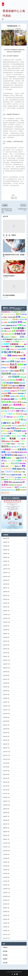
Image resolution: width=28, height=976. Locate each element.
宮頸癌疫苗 (14, 355)
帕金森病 (15, 463)
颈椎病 (8, 458)
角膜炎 (17, 396)
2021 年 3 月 (6, 786)
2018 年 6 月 (6, 911)
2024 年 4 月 (6, 645)
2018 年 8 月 (6, 904)
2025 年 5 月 (6, 595)
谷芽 (15, 436)
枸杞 (5, 393)
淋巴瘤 (11, 334)
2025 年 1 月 (6, 610)
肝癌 (18, 316)
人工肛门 (8, 452)
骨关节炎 (11, 479)
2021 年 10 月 (6, 759)
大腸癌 (9, 413)
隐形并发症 (19, 482)
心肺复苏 (7, 449)
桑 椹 (12, 342)
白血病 (7, 361)
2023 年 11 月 (6, 664)
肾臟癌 (8, 428)
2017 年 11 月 (6, 938)
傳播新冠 (20, 355)
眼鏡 (23, 461)
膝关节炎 (15, 386)
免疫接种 (6, 337)
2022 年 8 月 (6, 721)
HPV (7, 368)
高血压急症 (21, 393)
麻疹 (6, 371)
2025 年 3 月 (6, 603)
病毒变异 (19, 436)
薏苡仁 (14, 337)
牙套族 (5, 355)
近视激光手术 (13, 349)
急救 (21, 396)
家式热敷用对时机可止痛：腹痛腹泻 (14, 255)
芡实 (12, 452)
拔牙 (5, 428)
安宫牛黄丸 (15, 319)
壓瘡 (9, 322)
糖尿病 (5, 446)
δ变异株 (18, 439)
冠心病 (7, 352)
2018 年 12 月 (6, 888)
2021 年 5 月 (6, 778)
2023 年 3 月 (6, 694)
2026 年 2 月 (6, 561)
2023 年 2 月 (6, 698)
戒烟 (4, 436)
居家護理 (16, 371)
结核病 (16, 376)
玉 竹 (22, 368)
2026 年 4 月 (6, 553)
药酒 (16, 399)
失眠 (22, 361)
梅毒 (3, 457)
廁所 (20, 466)
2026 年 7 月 (6, 542)
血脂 (14, 330)
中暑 (21, 419)
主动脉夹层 (4, 433)
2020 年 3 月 (6, 831)
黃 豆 (23, 339)
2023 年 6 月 (6, 683)
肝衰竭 (10, 317)
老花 (4, 339)
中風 (19, 325)
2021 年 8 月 (6, 767)
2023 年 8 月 (6, 675)
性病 (6, 334)
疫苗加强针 (14, 393)
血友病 (13, 458)
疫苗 (18, 489)
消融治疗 (10, 405)
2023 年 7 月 (6, 679)
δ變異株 (22, 377)
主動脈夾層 (9, 325)
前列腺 (21, 328)
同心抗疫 (18, 475)
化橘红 (5, 322)
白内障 (19, 379)
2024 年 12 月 (6, 614)
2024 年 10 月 (6, 622)
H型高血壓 (6, 314)
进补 (9, 426)
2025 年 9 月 (6, 580)
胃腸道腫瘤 (18, 408)
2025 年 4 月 (6, 599)
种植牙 (19, 349)
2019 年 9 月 (6, 854)
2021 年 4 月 (6, 782)
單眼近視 (8, 475)
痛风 (5, 430)
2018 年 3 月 (6, 923)
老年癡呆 (11, 410)
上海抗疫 (8, 463)
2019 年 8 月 (6, 858)
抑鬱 (22, 439)
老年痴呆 (21, 390)
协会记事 (5, 962)
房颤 (10, 346)
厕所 (25, 411)
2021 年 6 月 (6, 774)
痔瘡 (23, 475)
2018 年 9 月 (6, 900)
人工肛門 (22, 341)
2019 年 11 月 (6, 847)
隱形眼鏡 (12, 380)
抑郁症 (14, 402)
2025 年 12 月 (6, 569)
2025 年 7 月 (6, 588)
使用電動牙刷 (13, 391)
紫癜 (20, 385)
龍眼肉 (13, 475)
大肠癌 (19, 460)
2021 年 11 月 (6, 755)
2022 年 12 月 (6, 706)
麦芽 (2, 411)
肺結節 (16, 383)
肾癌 (18, 352)
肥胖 (10, 482)
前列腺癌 (20, 330)
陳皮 (24, 472)
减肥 (13, 317)
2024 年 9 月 (6, 626)
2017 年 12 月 (6, 934)
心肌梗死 (5, 344)
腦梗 (18, 417)
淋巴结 (14, 325)
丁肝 (19, 399)
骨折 (12, 487)
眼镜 (6, 426)
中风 (14, 352)
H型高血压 (22, 319)
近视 (20, 449)
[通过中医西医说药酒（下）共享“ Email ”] (15, 197)
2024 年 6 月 (6, 637)
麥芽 (17, 428)
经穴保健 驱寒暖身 (9, 295)
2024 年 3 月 (6, 648)
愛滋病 (20, 364)
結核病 (14, 322)
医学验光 (21, 344)
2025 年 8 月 (6, 584)
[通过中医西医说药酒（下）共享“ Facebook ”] (12, 197)
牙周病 (17, 333)
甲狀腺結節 (12, 314)
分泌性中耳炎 (17, 339)
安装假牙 (20, 455)
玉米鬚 (24, 414)
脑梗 (4, 423)
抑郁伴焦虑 (15, 426)
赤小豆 (14, 447)
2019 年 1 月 (6, 885)
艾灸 (5, 411)
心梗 (9, 433)
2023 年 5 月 (6, 687)
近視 (21, 487)
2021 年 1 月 (6, 793)
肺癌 (20, 322)
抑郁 (18, 411)
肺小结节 (18, 479)
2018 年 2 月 (6, 927)
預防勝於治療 (19, 346)
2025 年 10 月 (6, 576)
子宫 (10, 337)
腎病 (6, 482)
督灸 (24, 455)
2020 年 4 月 (6, 828)
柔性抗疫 (22, 383)
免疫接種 (13, 374)
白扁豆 (6, 466)
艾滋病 (17, 361)
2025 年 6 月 (6, 591)
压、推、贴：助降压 (9, 235)
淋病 (7, 346)
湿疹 (10, 385)
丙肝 (10, 376)
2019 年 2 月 (6, 881)
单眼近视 (5, 319)
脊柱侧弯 (9, 383)
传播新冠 (9, 359)
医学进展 (5, 951)
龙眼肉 (14, 417)
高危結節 (9, 331)
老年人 (9, 423)
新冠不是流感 (7, 388)
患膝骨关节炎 (21, 469)
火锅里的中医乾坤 (8, 276)
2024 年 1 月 (6, 656)
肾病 (3, 413)
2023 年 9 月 (6, 671)
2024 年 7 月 (6, 633)
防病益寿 (5, 959)
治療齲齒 (9, 461)
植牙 (23, 447)
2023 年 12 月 (6, 660)
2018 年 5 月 (6, 915)
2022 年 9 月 (6, 717)
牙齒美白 (12, 444)
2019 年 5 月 (6, 869)
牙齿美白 (19, 433)
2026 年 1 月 (6, 565)
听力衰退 (14, 455)
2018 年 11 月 (6, 892)
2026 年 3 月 (6, 557)
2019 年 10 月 (6, 850)
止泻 (22, 352)
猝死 (13, 461)
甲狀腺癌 (17, 431)
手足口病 (15, 388)
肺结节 (19, 446)
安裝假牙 (14, 433)
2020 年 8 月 (6, 812)
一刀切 (18, 444)
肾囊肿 (18, 458)
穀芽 (10, 447)
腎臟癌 (8, 444)
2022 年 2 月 (6, 744)
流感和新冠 (7, 399)
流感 (9, 355)
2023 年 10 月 (6, 668)
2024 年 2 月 (6, 652)
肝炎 (22, 336)
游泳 (18, 368)
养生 (24, 466)
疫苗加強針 (10, 431)
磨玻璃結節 (12, 490)
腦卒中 (10, 319)
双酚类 (23, 408)
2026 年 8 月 (6, 538)
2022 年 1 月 (6, 748)
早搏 (2, 362)
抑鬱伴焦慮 (9, 417)
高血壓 (13, 367)
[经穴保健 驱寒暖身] (14, 286)
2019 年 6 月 (6, 866)
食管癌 (5, 405)
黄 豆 (18, 337)
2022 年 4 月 (6, 736)
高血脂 (22, 358)
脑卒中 (18, 314)
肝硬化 (13, 428)
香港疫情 (7, 328)
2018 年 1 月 (6, 930)
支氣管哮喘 (6, 468)
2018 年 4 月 (6, 919)
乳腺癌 (4, 385)
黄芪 (2, 472)
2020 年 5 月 (6, 824)
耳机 (15, 452)
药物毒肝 (7, 341)
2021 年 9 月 (6, 763)
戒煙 (12, 450)
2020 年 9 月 (6, 808)
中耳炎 (13, 328)
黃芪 (4, 325)
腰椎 (14, 414)
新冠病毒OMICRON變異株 (11, 420)
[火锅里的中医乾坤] (14, 266)
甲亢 (4, 380)
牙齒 (2, 393)
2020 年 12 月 (6, 797)
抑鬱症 (5, 317)
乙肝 (3, 416)
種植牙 (20, 477)
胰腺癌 (5, 408)
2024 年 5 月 (6, 641)
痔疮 (13, 346)
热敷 (12, 441)
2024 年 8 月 (6, 629)
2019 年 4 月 (6, 873)
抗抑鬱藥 (16, 441)
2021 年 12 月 (6, 751)
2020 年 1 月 (6, 839)
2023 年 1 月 (6, 702)
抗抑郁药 (22, 423)
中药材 (16, 341)
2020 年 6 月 (6, 820)
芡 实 (5, 461)
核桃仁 (8, 436)
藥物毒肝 (16, 312)
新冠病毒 (17, 404)
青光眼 (12, 438)
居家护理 (21, 388)
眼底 (12, 370)
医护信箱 (5, 955)
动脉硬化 (12, 466)
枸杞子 (17, 487)
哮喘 (12, 408)
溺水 (23, 405)
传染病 (20, 426)
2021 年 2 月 (6, 789)
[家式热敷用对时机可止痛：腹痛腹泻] (14, 245)
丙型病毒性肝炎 (5, 312)
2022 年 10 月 (6, 713)
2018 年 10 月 (6, 896)
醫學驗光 (7, 441)
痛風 (19, 402)
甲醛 (22, 411)
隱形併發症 (6, 365)
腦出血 (24, 487)
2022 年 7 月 (6, 725)
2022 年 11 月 (6, 709)
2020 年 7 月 (6, 816)
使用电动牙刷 (5, 490)
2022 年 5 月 (6, 732)
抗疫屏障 (23, 490)
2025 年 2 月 (6, 607)
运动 (14, 358)
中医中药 (18, 29)
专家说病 (5, 947)
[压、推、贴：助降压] (14, 226)
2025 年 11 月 (6, 572)
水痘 (12, 312)
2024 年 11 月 (6, 618)
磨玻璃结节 (10, 339)
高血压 (13, 364)
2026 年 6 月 (6, 546)
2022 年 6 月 (6, 729)
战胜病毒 (6, 391)
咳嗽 (15, 450)
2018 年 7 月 (6, 907)
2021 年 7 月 (6, 770)
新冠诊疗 (19, 472)
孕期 (9, 393)
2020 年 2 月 (6, 835)
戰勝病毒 (5, 479)
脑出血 (17, 466)
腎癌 (7, 438)
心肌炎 (5, 377)
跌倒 (21, 416)
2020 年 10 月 (6, 805)
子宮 (12, 436)
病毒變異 (12, 396)
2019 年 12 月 (6, 843)
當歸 (23, 433)
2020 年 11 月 (6, 801)
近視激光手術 (20, 374)
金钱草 (24, 431)
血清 (7, 380)
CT (9, 371)
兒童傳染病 (14, 344)
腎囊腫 (18, 359)
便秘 (14, 468)
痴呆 (12, 399)
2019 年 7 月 (6, 862)
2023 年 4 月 (6, 690)
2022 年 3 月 (6, 740)
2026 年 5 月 (6, 549)
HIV (5, 444)
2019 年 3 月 (6, 877)
